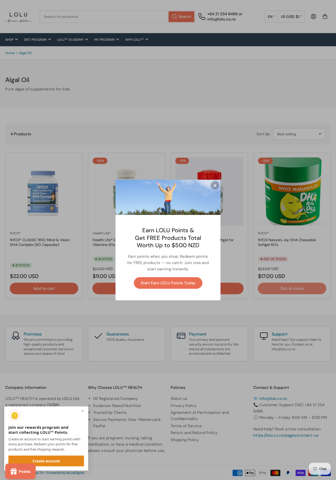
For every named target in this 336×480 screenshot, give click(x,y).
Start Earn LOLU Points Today (168, 283)
